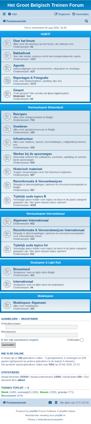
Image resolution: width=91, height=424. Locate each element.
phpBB (33, 411)
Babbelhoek (21, 53)
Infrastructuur (23, 138)
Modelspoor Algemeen (29, 302)
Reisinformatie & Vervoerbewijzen (37, 181)
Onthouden (73, 339)
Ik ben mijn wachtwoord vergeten (19, 339)
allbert (21, 380)
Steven (44, 392)
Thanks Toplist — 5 (15, 387)
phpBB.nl (60, 415)
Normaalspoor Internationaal (46, 213)
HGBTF (45, 34)
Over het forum (24, 41)
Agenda (18, 65)
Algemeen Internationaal (31, 220)
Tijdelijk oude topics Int (30, 245)
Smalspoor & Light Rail (45, 262)
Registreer (29, 318)
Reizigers (20, 114)
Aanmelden (9, 318)
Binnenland (21, 269)
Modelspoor (45, 296)
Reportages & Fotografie (30, 78)
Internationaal (23, 281)
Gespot (18, 90)
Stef (28, 96)
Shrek (4, 392)
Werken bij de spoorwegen (32, 154)
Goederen (20, 126)
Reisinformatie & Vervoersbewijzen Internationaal (48, 230)
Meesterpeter (8, 395)
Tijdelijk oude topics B (29, 196)
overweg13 (24, 392)
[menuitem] (12, 14)
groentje (62, 392)
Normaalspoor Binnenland (45, 107)
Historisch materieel (27, 169)
